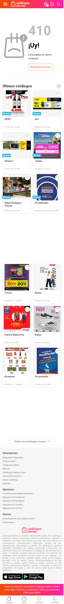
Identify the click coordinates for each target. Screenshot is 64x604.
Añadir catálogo (10, 480)
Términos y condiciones (27, 590)
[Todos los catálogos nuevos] (58, 86)
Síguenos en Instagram (14, 501)
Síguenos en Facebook (14, 497)
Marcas (6, 468)
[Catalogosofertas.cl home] (20, 4)
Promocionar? (9, 461)
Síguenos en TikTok (12, 508)
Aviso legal (9, 590)
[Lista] (52, 4)
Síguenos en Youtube (13, 504)
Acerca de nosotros (12, 476)
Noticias (7, 483)
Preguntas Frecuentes (13, 457)
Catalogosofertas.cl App (14, 472)
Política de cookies (32, 592)
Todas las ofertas (11, 465)
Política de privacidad (49, 590)
